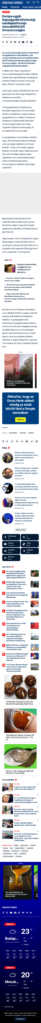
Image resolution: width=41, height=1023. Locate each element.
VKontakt (31, 433)
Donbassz (23, 853)
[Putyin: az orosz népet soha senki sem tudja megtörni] (7, 787)
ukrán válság (24, 845)
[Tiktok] (30, 544)
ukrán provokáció (8, 856)
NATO (15, 853)
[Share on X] (11, 42)
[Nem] (38, 1017)
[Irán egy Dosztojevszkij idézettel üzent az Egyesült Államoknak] (35, 595)
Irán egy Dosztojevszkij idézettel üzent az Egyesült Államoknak (17, 595)
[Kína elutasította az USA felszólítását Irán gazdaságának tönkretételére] (35, 625)
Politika (17, 784)
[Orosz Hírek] (12, 2)
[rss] (11, 558)
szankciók (23, 433)
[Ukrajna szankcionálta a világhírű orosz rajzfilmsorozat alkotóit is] (9, 268)
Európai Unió (15, 851)
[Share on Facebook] (7, 42)
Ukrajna (5, 848)
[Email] (23, 42)
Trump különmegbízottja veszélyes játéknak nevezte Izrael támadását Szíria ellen (26, 486)
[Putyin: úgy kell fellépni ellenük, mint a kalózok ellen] (7, 823)
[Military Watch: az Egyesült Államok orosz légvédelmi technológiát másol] (35, 647)
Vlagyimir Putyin (19, 848)
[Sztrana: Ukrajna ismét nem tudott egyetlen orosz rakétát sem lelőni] (35, 604)
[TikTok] (19, 912)
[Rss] (30, 912)
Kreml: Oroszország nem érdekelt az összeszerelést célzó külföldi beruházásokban (19, 287)
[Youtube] (11, 544)
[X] (30, 537)
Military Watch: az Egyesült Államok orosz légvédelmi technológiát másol (17, 647)
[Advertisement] (20, 193)
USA (11, 848)
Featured (33, 845)
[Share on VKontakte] (15, 42)
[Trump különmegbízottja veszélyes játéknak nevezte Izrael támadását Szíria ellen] (7, 488)
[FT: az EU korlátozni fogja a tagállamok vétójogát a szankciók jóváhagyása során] (7, 798)
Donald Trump (7, 853)
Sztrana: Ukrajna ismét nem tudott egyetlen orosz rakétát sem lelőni (17, 604)
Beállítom (20, 420)
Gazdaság (6, 12)
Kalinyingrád (13, 433)
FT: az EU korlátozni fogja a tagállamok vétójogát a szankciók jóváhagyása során (25, 800)
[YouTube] (11, 912)
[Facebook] (11, 537)
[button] (24, 2)
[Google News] (15, 912)
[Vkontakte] (11, 551)
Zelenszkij (24, 851)
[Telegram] (30, 551)
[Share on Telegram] (19, 42)
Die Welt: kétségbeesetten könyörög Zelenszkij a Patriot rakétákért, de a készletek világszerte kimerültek (17, 614)
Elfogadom (20, 1019)
